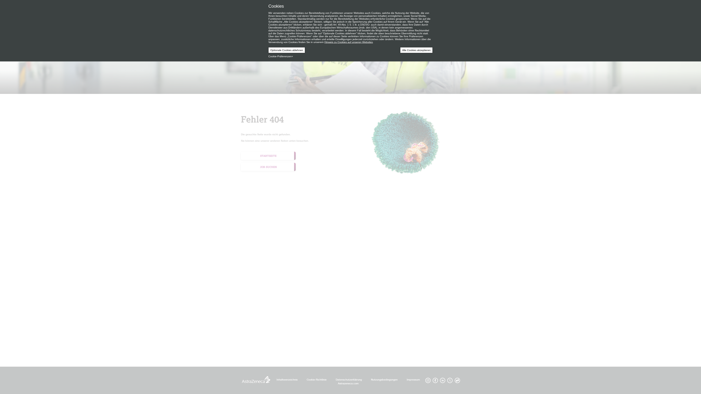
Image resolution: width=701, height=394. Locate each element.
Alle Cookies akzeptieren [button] (416, 50)
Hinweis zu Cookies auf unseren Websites (348, 42)
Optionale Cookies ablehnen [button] (286, 50)
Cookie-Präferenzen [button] (280, 56)
